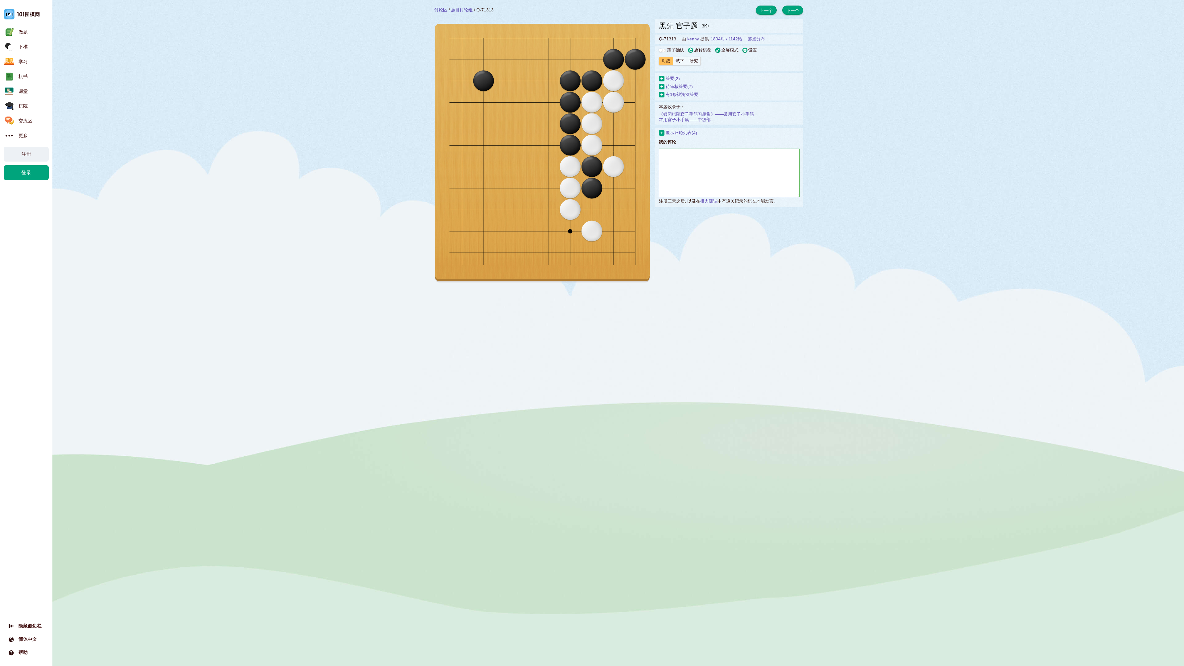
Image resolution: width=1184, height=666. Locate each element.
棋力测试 (708, 201)
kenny (693, 38)
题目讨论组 (462, 9)
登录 (26, 172)
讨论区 (440, 9)
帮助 (23, 652)
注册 (26, 154)
